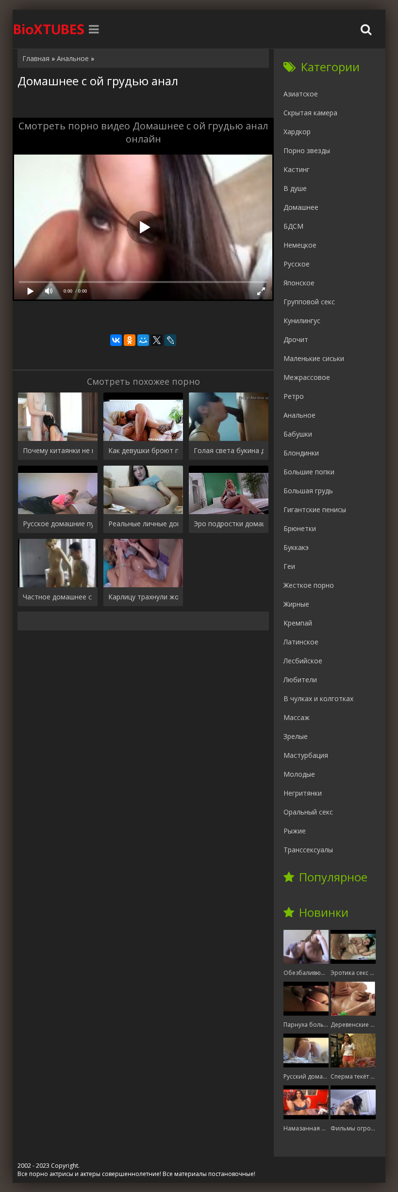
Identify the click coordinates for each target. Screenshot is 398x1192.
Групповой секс (309, 301)
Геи (289, 566)
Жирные (296, 604)
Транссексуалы (308, 849)
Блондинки (301, 452)
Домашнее (300, 207)
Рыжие (294, 830)
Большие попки (308, 471)
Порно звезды (306, 150)
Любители (300, 679)
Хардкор (297, 131)
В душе (295, 188)
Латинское (300, 641)
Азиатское (300, 93)
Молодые (299, 774)
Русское (296, 263)
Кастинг (296, 169)
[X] (157, 340)
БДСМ (293, 226)
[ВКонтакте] (116, 340)
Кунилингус (301, 320)
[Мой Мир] (143, 340)
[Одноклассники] (129, 340)
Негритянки (302, 793)
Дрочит (295, 339)
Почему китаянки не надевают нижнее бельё (58, 450)
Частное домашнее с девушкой (58, 596)
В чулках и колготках (318, 698)
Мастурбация (305, 755)
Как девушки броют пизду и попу (143, 450)
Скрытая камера (310, 112)
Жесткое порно (308, 585)
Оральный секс (308, 811)
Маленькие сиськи (313, 358)
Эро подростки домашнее (229, 523)
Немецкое (299, 245)
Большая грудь (308, 490)
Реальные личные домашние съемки (143, 523)
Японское (299, 282)
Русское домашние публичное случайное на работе (58, 523)
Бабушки (297, 434)
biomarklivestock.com (49, 29)
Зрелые (295, 736)
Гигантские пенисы (314, 509)
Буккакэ (296, 547)
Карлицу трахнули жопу (143, 596)
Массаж (296, 717)
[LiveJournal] (170, 340)
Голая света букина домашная (229, 450)
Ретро (293, 396)
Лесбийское (302, 660)
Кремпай (297, 622)
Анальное (299, 415)
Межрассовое (306, 377)
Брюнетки (299, 528)
